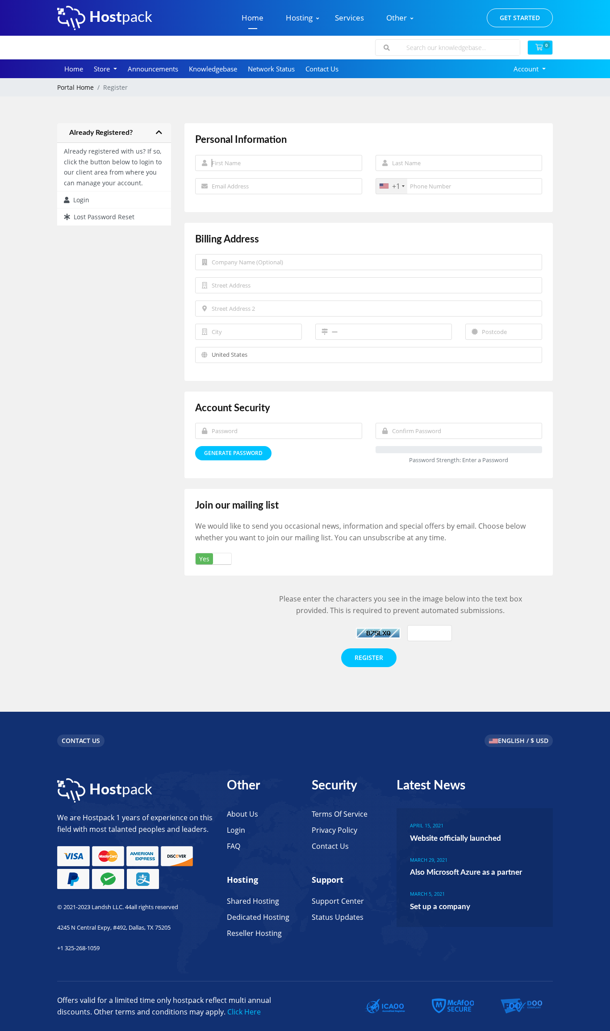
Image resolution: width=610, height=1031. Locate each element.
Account (527, 68)
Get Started (520, 17)
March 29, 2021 (428, 859)
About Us (242, 814)
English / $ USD (523, 740)
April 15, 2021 (426, 825)
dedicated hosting (258, 917)
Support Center (338, 901)
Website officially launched (455, 838)
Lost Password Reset (102, 217)
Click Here (244, 1012)
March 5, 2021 (427, 893)
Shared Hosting (253, 901)
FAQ (233, 846)
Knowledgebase (213, 68)
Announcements (153, 68)
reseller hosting (254, 933)
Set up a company (440, 906)
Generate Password (233, 453)
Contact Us (321, 68)
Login (79, 200)
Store (103, 68)
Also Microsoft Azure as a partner (466, 872)
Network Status (271, 68)
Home (252, 18)
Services (349, 18)
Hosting (299, 18)
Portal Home (75, 87)
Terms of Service (340, 814)
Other (396, 18)
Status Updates (337, 917)
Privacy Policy (334, 830)
